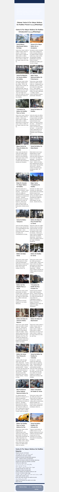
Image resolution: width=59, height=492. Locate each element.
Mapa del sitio (19, 481)
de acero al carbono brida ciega (23, 473)
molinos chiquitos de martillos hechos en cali (26, 471)
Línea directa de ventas (36, 488)
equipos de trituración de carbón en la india (26, 480)
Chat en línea (23, 487)
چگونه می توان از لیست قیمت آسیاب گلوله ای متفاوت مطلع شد (29, 474)
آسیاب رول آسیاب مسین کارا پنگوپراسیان (24, 454)
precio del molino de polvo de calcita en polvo (26, 477)
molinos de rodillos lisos (21, 463)
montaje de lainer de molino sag (23, 468)
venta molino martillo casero (22, 476)
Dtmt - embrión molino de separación (24, 458)
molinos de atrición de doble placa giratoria (26, 457)
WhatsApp (38, 25)
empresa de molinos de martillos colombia (25, 461)
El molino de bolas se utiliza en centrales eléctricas (27, 460)
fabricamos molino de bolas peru (23, 470)
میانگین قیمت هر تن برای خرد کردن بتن (24, 464)
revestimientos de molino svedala (23, 455)
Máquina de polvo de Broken (22, 453)
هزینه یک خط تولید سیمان (21, 466)
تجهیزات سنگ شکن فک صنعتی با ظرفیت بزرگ (25, 467)
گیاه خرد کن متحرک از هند (21, 478)
